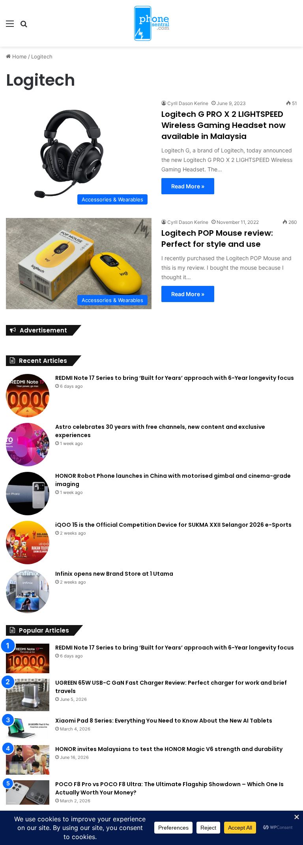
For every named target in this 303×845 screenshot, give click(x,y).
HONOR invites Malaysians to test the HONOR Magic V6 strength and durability (168, 749)
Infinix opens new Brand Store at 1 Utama (114, 574)
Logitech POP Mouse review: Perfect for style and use (217, 238)
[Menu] (10, 26)
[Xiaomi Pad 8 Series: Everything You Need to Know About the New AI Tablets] (27, 728)
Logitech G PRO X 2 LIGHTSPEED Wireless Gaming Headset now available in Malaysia (223, 125)
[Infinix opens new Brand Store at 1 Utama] (27, 591)
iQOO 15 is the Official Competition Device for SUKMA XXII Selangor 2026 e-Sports (173, 525)
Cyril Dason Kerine (187, 103)
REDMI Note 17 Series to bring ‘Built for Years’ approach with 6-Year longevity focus (174, 378)
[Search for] (24, 26)
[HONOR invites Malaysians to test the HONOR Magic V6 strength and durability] (27, 760)
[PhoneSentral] (151, 23)
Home (19, 56)
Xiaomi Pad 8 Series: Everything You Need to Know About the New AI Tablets (163, 721)
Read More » (187, 186)
